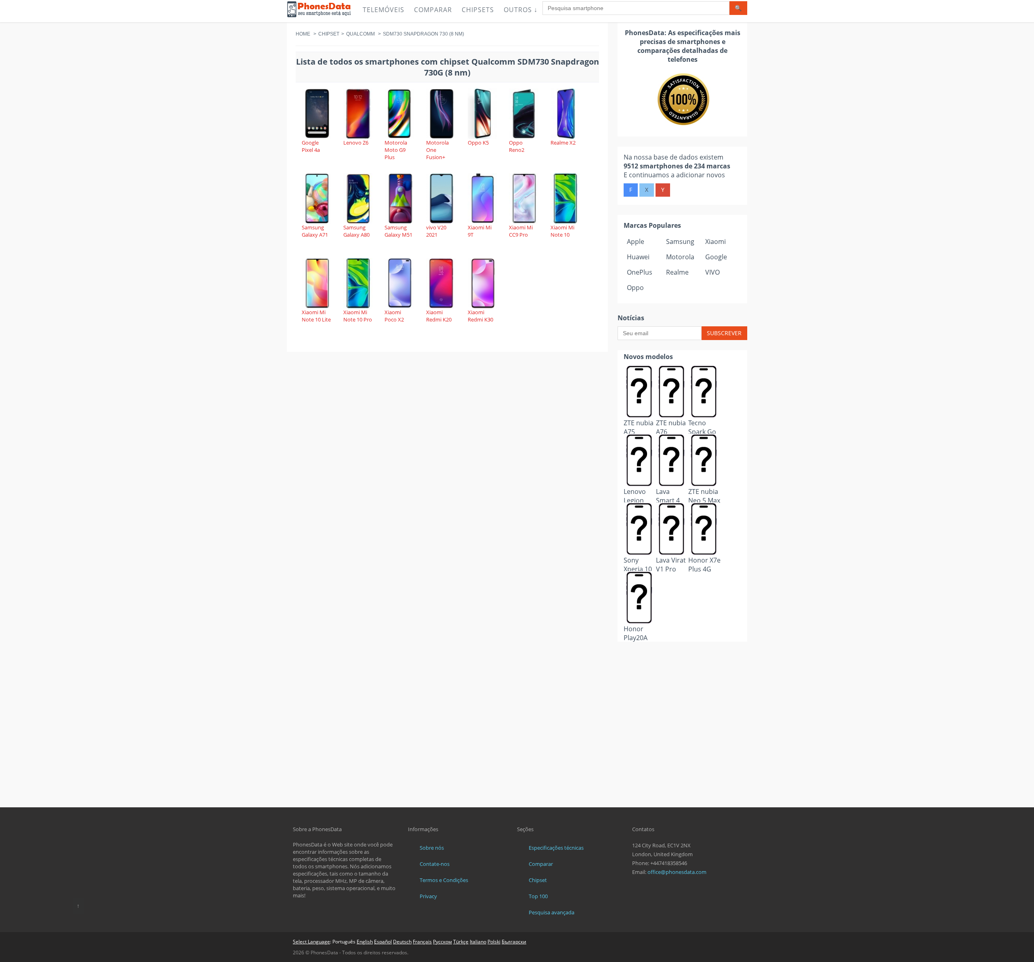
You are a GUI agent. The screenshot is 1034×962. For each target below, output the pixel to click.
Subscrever (724, 333)
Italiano (478, 941)
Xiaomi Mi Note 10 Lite (316, 316)
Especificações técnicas (556, 847)
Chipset (328, 34)
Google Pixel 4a (311, 146)
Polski (494, 941)
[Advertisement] (682, 662)
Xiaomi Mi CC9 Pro (521, 231)
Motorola (680, 256)
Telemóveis (383, 9)
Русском (442, 941)
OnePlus (639, 272)
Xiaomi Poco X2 (394, 316)
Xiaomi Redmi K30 (480, 316)
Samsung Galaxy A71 (315, 231)
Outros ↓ (521, 9)
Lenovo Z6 (355, 142)
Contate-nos (435, 863)
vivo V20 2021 (436, 231)
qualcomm (360, 34)
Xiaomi (715, 241)
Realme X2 (563, 142)
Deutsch (402, 941)
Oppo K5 (478, 142)
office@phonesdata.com (676, 872)
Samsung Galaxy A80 (356, 231)
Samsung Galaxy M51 (398, 231)
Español (383, 941)
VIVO (712, 272)
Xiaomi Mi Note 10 (562, 231)
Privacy (428, 896)
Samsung (680, 241)
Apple (635, 241)
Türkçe (461, 941)
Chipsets (478, 9)
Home (303, 34)
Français (422, 941)
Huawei (638, 256)
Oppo (635, 287)
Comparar (433, 9)
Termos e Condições (444, 880)
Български (514, 941)
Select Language (311, 941)
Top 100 (538, 896)
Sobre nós (432, 847)
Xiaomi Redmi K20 (439, 316)
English (365, 941)
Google (716, 256)
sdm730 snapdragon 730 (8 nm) (423, 34)
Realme (677, 272)
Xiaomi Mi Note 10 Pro (357, 316)
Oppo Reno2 (516, 146)
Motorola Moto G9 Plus (396, 150)
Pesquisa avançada (551, 912)
